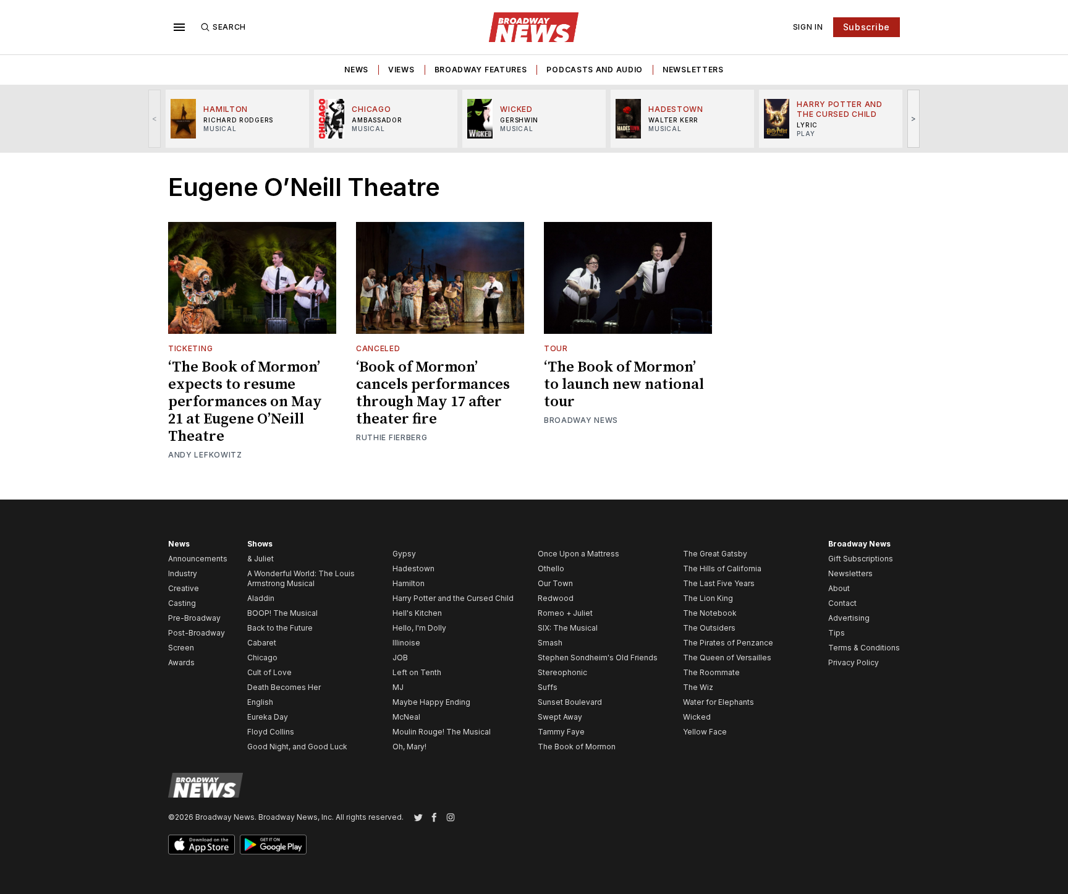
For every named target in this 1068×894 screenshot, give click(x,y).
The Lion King (708, 598)
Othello (551, 568)
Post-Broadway (196, 632)
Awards (181, 662)
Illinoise (406, 642)
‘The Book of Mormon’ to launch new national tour (624, 384)
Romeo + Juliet (565, 613)
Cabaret (261, 642)
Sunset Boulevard (570, 702)
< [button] (155, 118)
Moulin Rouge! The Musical (441, 731)
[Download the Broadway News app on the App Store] (201, 844)
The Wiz (698, 687)
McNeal (406, 717)
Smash (550, 642)
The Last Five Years (719, 583)
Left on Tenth (416, 672)
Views (401, 69)
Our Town (555, 583)
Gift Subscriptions (860, 558)
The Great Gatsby (715, 553)
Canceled (378, 348)
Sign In (808, 27)
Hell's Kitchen (417, 613)
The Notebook (710, 613)
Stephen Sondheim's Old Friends (598, 657)
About (839, 588)
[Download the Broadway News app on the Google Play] (273, 844)
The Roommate (711, 672)
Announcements (197, 558)
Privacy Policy (853, 662)
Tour (556, 348)
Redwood (556, 598)
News (356, 69)
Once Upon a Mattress (578, 553)
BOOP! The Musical (282, 613)
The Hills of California (722, 568)
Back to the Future (280, 627)
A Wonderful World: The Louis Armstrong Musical (301, 578)
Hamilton (408, 583)
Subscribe (866, 27)
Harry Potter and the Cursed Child (453, 598)
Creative (183, 588)
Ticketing (190, 348)
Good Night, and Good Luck (297, 746)
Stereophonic (562, 672)
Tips (836, 632)
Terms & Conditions (864, 647)
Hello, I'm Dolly (419, 627)
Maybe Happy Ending (431, 702)
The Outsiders (709, 627)
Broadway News (581, 420)
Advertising (849, 618)
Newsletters (693, 69)
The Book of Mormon (577, 746)
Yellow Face (705, 731)
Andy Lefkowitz (205, 454)
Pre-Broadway (194, 618)
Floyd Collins (270, 731)
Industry (182, 573)
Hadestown (413, 568)
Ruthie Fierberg (392, 437)
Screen (181, 647)
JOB (400, 657)
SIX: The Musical (568, 627)
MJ (398, 687)
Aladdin (260, 598)
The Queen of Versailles (727, 657)
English (260, 702)
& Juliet (260, 558)
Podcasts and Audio (594, 69)
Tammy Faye (561, 731)
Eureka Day (267, 717)
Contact (842, 603)
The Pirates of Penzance (728, 642)
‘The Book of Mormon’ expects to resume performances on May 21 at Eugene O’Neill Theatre (245, 402)
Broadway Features (480, 69)
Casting (182, 603)
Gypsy (404, 553)
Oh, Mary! (409, 746)
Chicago (262, 657)
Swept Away (560, 717)
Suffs (547, 687)
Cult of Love (269, 672)
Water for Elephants (718, 702)
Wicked (697, 717)
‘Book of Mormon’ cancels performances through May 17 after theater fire (433, 393)
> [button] (914, 118)
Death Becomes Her (284, 687)
